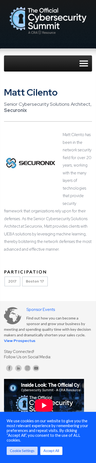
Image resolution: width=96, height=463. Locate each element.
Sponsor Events (40, 309)
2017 (12, 281)
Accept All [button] (51, 451)
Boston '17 (35, 281)
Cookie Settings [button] (22, 451)
